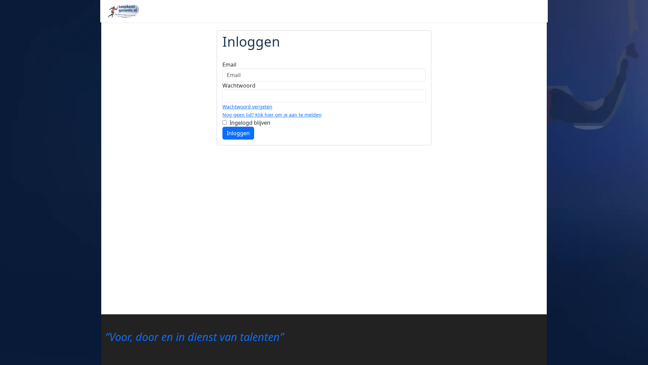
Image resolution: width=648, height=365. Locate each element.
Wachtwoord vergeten (247, 106)
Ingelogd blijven (250, 122)
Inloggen (238, 133)
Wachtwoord (238, 85)
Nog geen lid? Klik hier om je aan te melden (272, 115)
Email (229, 64)
